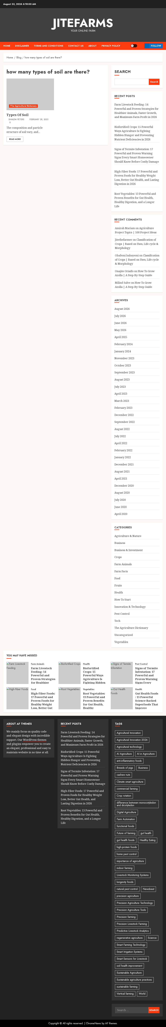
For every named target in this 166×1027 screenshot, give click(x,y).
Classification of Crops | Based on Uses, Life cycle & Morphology (136, 244)
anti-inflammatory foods (129, 761)
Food (117, 578)
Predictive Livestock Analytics (133, 931)
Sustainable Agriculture (129, 973)
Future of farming (126, 833)
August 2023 (122, 379)
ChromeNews (93, 1023)
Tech (117, 621)
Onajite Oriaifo (124, 271)
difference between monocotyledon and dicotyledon (136, 804)
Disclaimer (22, 45)
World (142, 994)
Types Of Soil (17, 115)
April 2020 (120, 514)
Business (119, 543)
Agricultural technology (129, 747)
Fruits (118, 585)
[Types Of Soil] (30, 94)
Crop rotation (124, 796)
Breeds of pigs (125, 768)
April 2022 (120, 443)
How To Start (122, 599)
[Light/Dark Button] (134, 45)
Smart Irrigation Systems (129, 952)
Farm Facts (121, 571)
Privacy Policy (110, 45)
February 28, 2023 (39, 119)
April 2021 (120, 478)
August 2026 (122, 309)
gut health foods (126, 840)
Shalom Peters (16, 119)
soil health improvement (129, 966)
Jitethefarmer (123, 239)
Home (6, 45)
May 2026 (120, 330)
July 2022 (120, 436)
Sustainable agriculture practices (134, 980)
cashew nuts (123, 775)
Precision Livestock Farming (132, 924)
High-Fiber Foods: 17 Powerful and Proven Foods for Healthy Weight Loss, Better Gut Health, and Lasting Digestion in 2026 (43, 706)
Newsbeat (148, 889)
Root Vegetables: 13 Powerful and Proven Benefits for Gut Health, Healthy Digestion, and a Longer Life (94, 704)
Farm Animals (123, 564)
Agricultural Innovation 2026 (132, 740)
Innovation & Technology (130, 607)
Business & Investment (128, 550)
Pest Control (122, 613)
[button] (141, 46)
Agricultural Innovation (129, 733)
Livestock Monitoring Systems (133, 875)
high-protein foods (127, 847)
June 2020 (120, 507)
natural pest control (127, 889)
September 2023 (124, 372)
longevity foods (125, 882)
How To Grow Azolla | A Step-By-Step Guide (135, 273)
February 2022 (123, 450)
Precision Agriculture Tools (131, 910)
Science (152, 938)
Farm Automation (126, 819)
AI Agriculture (124, 754)
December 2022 (124, 415)
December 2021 (124, 464)
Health (118, 592)
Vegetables (121, 642)
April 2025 (120, 337)
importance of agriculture (130, 861)
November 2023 (124, 358)
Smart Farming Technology (131, 945)
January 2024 (122, 351)
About (92, 45)
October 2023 (122, 365)
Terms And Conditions (48, 45)
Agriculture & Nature (127, 536)
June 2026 (120, 323)
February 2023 (123, 408)
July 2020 (120, 500)
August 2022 (122, 429)
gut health (146, 833)
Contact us (75, 45)
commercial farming (127, 789)
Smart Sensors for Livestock (132, 959)
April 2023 (120, 393)
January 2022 (122, 457)
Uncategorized (123, 635)
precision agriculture (128, 896)
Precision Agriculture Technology (135, 903)
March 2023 (121, 401)
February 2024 (123, 344)
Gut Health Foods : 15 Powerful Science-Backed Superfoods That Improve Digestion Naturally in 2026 (146, 704)
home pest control (126, 854)
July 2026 (120, 316)
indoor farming (124, 868)
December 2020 (124, 485)
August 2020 (122, 492)
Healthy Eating (147, 840)
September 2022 (124, 422)
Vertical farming (125, 994)
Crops (118, 557)
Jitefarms (83, 22)
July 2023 (120, 386)
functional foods (125, 826)
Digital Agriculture (126, 812)
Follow (156, 45)
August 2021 (122, 471)
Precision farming (126, 917)
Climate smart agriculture (130, 782)
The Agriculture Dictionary (23, 106)
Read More (15, 139)
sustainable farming (127, 987)
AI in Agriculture (146, 754)
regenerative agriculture (130, 938)
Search (122, 71)
